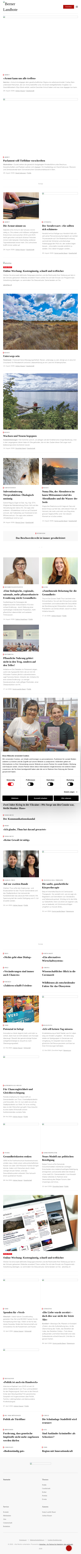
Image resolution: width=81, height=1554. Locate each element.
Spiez (6, 967)
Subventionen (10, 488)
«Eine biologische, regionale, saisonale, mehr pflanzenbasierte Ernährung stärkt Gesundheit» (20, 594)
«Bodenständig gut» (13, 1451)
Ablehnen (14, 798)
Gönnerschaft (7, 1523)
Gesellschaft (30, 91)
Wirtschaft (48, 953)
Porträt (7, 982)
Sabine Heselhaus (21, 619)
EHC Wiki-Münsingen (12, 1415)
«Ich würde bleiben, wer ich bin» (40, 537)
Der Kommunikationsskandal (19, 819)
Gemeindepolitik (50, 1153)
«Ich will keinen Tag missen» (57, 1029)
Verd (6, 1025)
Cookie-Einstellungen (55, 1540)
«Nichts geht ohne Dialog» (17, 957)
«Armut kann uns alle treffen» (19, 78)
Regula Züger (20, 522)
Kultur (44, 1492)
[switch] (31, 784)
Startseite (6, 1479)
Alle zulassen (66, 798)
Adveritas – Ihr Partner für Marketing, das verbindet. (56, 1544)
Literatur (47, 1309)
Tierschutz (9, 815)
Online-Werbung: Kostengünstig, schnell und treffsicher (33, 271)
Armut (7, 75)
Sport (6, 825)
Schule (46, 1415)
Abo (4, 1519)
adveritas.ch (7, 285)
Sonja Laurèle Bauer (61, 253)
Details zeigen (69, 792)
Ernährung (9, 654)
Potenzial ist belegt (13, 1029)
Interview (41, 533)
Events (44, 1499)
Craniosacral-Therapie (53, 880)
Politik (29, 173)
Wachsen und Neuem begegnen (20, 436)
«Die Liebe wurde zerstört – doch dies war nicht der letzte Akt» (58, 1316)
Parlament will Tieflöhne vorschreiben (24, 160)
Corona (46, 967)
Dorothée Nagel (21, 448)
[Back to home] (10, 6)
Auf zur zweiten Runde (15, 884)
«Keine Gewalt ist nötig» (16, 840)
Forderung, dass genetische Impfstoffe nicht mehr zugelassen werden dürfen (21, 1437)
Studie (7, 1153)
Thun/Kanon (9, 1378)
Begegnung (70, 911)
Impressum (23, 1540)
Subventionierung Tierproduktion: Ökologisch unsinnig (18, 495)
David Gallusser (21, 173)
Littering (47, 222)
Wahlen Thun (9, 880)
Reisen (7, 352)
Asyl (45, 1429)
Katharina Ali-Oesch (12, 1085)
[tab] (39, 547)
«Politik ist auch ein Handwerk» (20, 1382)
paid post (7, 267)
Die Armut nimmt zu (14, 225)
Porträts (44, 1496)
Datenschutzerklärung (37, 1540)
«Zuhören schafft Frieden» (17, 985)
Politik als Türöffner (14, 1419)
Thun (6, 953)
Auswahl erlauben (40, 798)
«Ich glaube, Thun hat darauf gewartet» (24, 829)
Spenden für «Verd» (14, 1312)
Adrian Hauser (20, 91)
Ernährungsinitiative (13, 587)
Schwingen (8, 1447)
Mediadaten (7, 1516)
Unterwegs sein (11, 356)
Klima (45, 587)
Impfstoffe (8, 1429)
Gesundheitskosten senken (17, 1156)
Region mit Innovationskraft (57, 1451)
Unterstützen (68, 6)
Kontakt (6, 1512)
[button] (77, 7)
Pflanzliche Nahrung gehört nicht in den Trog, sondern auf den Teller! (19, 662)
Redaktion (6, 1526)
